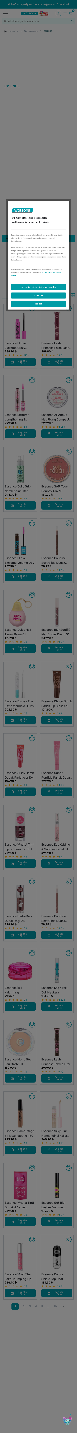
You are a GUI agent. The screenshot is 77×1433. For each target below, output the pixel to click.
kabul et (38, 295)
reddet (38, 304)
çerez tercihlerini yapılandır (38, 287)
